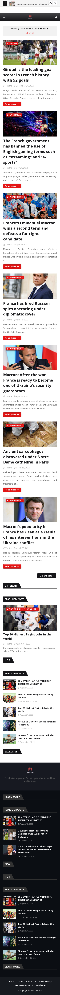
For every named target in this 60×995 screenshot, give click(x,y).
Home (11, 981)
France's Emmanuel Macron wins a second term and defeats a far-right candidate (29, 231)
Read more (10, 104)
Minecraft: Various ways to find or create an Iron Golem (36, 737)
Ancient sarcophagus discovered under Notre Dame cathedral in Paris (26, 457)
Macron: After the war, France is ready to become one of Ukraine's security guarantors (28, 382)
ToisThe (38, 990)
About (20, 981)
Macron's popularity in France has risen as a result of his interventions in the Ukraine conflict (29, 534)
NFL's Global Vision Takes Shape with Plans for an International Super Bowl (35, 849)
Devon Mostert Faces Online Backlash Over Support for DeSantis (33, 833)
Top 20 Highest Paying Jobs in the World (27, 636)
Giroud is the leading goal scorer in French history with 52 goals (28, 75)
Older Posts (46, 575)
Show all (30, 32)
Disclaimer (41, 985)
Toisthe (8, 85)
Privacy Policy (45, 981)
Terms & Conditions (24, 985)
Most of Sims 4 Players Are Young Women (35, 696)
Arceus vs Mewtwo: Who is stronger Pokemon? (37, 723)
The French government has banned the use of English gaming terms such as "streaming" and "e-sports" (29, 151)
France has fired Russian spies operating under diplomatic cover (26, 309)
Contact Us (31, 981)
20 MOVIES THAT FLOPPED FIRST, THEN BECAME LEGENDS (35, 683)
